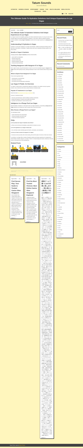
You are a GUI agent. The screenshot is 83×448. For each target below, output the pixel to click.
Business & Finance (24, 9)
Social (59, 225)
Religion (59, 221)
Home (59, 200)
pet (58, 215)
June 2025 (60, 103)
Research (60, 223)
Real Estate (60, 219)
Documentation (60, 176)
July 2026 (60, 76)
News (59, 211)
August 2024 (60, 124)
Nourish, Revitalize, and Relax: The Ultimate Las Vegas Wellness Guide (19, 171)
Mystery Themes (22, 445)
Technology (37, 11)
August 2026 (60, 74)
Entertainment (34, 9)
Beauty (59, 159)
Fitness (59, 186)
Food (46, 9)
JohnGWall (21, 30)
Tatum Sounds (41, 2)
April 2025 (60, 107)
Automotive (14, 9)
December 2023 (61, 140)
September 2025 (61, 97)
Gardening (60, 194)
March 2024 (60, 134)
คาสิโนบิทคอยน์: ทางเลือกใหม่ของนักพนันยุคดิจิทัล (64, 57)
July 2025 (60, 101)
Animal (59, 149)
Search (70, 13)
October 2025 (60, 95)
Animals (59, 151)
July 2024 (60, 126)
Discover (28, 221)
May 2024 (60, 130)
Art (58, 153)
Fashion (42, 9)
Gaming (59, 192)
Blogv (59, 165)
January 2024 (60, 138)
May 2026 (60, 80)
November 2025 (61, 93)
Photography (60, 217)
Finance (59, 184)
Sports (59, 227)
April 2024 (60, 132)
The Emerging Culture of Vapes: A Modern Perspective (44, 170)
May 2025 (60, 105)
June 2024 (60, 128)
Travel (44, 11)
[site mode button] (62, 13)
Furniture (59, 190)
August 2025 (60, 99)
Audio (59, 155)
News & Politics (65, 9)
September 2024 (61, 122)
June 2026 (60, 78)
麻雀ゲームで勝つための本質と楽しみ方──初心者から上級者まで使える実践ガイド (46, 188)
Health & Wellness (55, 9)
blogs (59, 163)
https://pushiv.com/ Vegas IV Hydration (25, 92)
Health (59, 196)
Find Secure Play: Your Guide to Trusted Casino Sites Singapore (65, 41)
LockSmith (60, 207)
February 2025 (60, 111)
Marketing (60, 209)
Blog (18, 30)
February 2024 (60, 136)
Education (60, 178)
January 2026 (60, 89)
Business (59, 167)
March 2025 (60, 109)
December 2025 (61, 91)
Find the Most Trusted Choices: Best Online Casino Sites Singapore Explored (31, 188)
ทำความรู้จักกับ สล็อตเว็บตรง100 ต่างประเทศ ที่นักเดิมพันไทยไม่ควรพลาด (64, 53)
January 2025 (60, 113)
